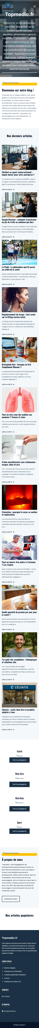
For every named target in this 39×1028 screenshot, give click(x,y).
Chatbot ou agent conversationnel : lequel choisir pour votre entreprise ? (18, 173)
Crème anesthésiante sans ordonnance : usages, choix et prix (19, 463)
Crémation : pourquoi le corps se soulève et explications (19, 513)
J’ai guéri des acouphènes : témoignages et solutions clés (19, 661)
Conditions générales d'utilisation (15, 975)
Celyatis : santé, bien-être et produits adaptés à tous (18, 711)
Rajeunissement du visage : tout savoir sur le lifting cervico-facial (19, 315)
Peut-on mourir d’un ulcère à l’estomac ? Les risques (19, 563)
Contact (7, 978)
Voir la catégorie (19, 760)
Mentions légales (9, 968)
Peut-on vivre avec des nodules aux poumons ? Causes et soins (17, 416)
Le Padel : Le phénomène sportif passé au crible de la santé (18, 268)
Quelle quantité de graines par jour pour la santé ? (19, 613)
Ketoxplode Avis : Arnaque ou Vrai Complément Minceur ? (16, 365)
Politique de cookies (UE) (12, 981)
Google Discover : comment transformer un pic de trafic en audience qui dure (19, 221)
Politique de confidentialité (13, 971)
